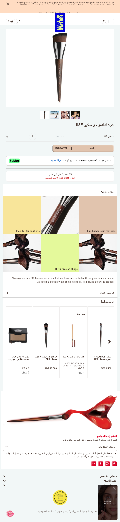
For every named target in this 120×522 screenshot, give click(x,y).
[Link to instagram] (107, 463)
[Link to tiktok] (114, 463)
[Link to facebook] (101, 463)
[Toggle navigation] (111, 21)
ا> (23, 4)
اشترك (7, 447)
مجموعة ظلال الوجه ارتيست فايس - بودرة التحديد (20, 358)
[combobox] (87, 136)
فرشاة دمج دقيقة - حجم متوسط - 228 (103, 358)
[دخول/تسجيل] (18, 21)
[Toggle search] (104, 21)
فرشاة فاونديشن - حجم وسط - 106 (46, 358)
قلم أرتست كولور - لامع (73, 357)
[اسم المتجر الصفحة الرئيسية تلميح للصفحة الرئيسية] (60, 22)
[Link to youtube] (93, 463)
